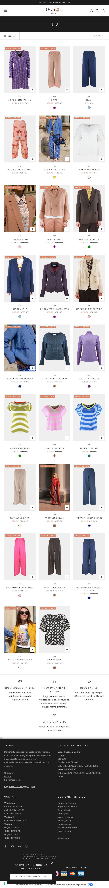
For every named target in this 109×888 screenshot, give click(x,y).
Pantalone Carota (54, 588)
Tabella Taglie (64, 810)
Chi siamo (9, 773)
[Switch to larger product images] (5, 35)
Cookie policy (64, 824)
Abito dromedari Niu (20, 100)
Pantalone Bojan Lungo (89, 518)
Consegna (63, 813)
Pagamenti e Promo (67, 806)
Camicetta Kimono (54, 170)
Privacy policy (64, 820)
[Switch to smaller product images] (10, 35)
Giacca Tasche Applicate (54, 309)
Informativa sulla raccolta (29, 884)
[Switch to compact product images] (14, 35)
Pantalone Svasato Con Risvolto (89, 589)
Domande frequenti (67, 803)
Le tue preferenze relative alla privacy (66, 884)
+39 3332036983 (12, 813)
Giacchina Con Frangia (89, 309)
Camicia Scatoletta (89, 170)
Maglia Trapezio (54, 448)
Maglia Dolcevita (89, 379)
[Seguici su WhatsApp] (26, 846)
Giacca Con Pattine (89, 239)
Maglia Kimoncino (20, 448)
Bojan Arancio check (20, 170)
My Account (64, 838)
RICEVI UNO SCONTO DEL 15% (31, 877)
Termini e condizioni (67, 827)
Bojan (54, 100)
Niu (19, 96)
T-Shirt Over (54, 660)
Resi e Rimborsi (65, 817)
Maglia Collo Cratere (54, 379)
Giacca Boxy (54, 239)
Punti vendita (64, 831)
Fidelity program (12, 779)
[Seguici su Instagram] (12, 846)
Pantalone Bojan (20, 518)
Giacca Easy (20, 309)
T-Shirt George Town (20, 660)
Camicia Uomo (20, 239)
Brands (7, 776)
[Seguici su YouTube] (19, 846)
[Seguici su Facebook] (5, 846)
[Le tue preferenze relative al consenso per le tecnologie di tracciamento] (4, 883)
